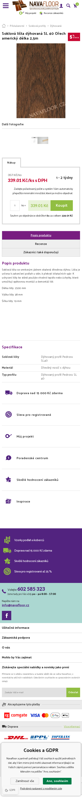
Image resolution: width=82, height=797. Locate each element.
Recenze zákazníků (53, 13)
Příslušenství (17, 26)
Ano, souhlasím (57, 781)
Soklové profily (37, 26)
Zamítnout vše (25, 781)
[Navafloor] (4, 26)
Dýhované (56, 26)
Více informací (72, 727)
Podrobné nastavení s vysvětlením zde (41, 789)
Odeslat (73, 692)
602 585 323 (31, 589)
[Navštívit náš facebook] (6, 615)
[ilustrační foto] (39, 140)
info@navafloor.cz (15, 605)
